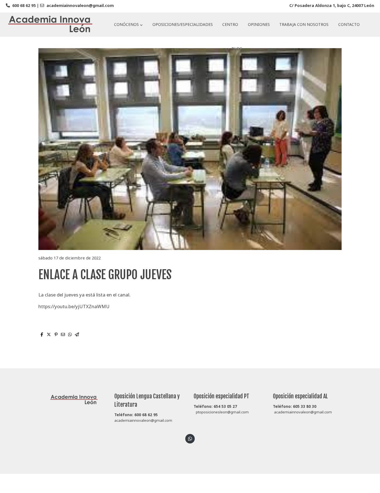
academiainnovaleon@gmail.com (80, 5)
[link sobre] (71, 399)
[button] (128, 24)
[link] (50, 25)
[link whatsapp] (190, 438)
